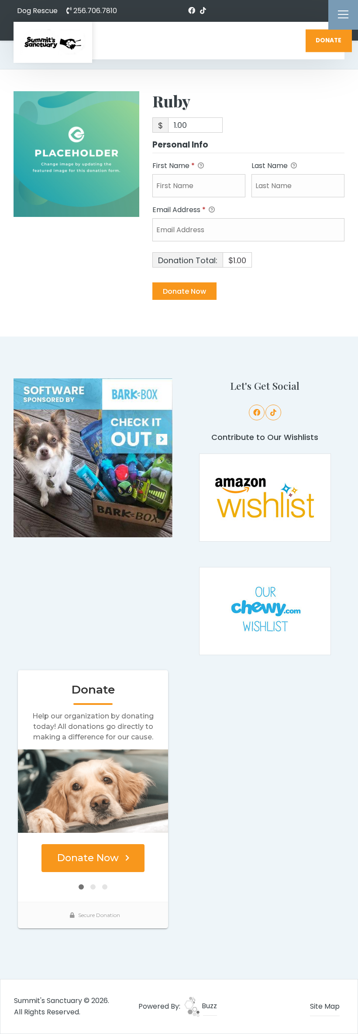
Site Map (325, 1006)
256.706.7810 (94, 11)
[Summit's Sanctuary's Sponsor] (93, 457)
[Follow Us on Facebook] (191, 11)
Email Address (179, 210)
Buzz (208, 1006)
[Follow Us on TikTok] (203, 11)
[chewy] (265, 610)
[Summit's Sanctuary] (53, 42)
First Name (173, 166)
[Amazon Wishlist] (265, 497)
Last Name (270, 166)
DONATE (328, 40)
